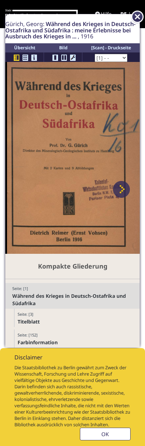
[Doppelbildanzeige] (64, 58)
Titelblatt (29, 321)
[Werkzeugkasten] (73, 58)
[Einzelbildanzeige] (55, 58)
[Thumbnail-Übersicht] (25, 58)
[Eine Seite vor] (121, 189)
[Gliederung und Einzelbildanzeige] (16, 58)
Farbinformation (38, 342)
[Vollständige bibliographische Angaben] (34, 58)
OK (105, 434)
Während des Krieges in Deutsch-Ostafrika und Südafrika (69, 300)
